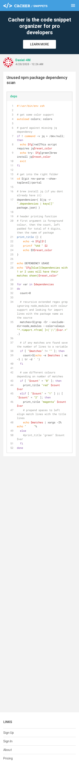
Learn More (39, 44)
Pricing (8, 758)
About (7, 750)
